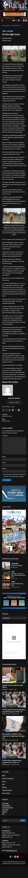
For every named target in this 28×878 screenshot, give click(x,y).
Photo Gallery (6, 799)
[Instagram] (24, 20)
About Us (4, 817)
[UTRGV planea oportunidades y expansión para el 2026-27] (14, 705)
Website (4, 468)
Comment (5, 435)
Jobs (3, 819)
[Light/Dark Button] (13, 20)
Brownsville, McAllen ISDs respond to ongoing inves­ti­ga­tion (13, 742)
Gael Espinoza (6, 745)
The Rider (5, 662)
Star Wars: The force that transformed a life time (6, 575)
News (13, 581)
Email (4, 462)
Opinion (4, 793)
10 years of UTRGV (6, 566)
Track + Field (10, 31)
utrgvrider (12, 662)
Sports (4, 31)
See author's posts (14, 402)
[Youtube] (26, 20)
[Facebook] (19, 20)
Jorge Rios (5, 695)
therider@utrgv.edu (11, 856)
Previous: (7, 415)
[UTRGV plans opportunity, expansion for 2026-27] (14, 756)
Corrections (5, 815)
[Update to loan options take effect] (14, 681)
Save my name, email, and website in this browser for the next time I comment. (14, 475)
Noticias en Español (7, 784)
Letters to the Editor (7, 813)
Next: (6, 420)
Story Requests (6, 811)
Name (4, 456)
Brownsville (6, 735)
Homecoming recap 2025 (6, 584)
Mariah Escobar (6, 719)
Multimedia (14, 563)
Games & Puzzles (7, 796)
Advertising (5, 809)
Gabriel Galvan (8, 38)
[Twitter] (21, 20)
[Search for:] (11, 826)
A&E (13, 571)
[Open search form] (16, 20)
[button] (2, 20)
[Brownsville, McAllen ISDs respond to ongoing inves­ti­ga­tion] (14, 730)
